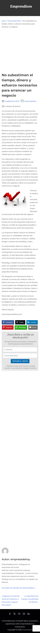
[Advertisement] (20, 50)
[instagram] (24, 614)
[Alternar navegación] (20, 13)
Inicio (4, 21)
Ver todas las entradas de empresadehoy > (19, 588)
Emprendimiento (14, 21)
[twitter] (14, 614)
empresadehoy (30, 101)
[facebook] (10, 614)
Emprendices (27, 630)
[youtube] (19, 614)
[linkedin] (29, 614)
